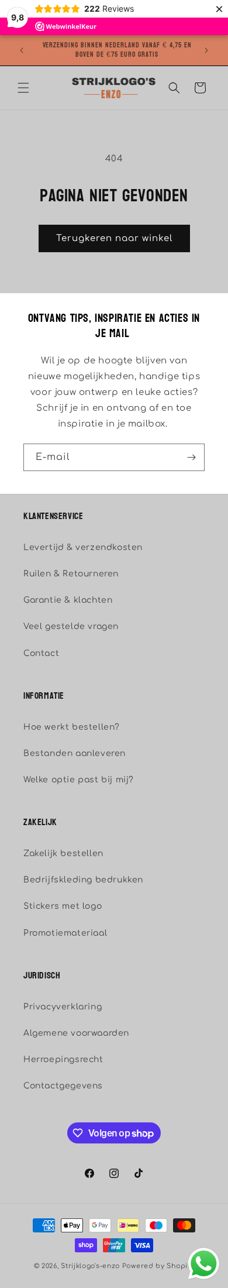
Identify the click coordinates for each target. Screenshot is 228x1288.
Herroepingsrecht (63, 1059)
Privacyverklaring (62, 1006)
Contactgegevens (63, 1085)
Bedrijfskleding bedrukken (83, 879)
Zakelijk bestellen (63, 853)
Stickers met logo (62, 906)
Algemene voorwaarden (76, 1033)
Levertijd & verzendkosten (83, 547)
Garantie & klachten (67, 600)
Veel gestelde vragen (71, 626)
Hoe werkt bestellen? (71, 727)
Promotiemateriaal (65, 933)
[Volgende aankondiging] (206, 50)
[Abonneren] (191, 457)
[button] (23, 88)
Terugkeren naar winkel (114, 238)
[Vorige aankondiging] (21, 50)
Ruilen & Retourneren (71, 573)
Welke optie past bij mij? (78, 779)
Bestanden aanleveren (74, 753)
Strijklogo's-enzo (90, 1266)
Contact (41, 653)
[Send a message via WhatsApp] (203, 1263)
